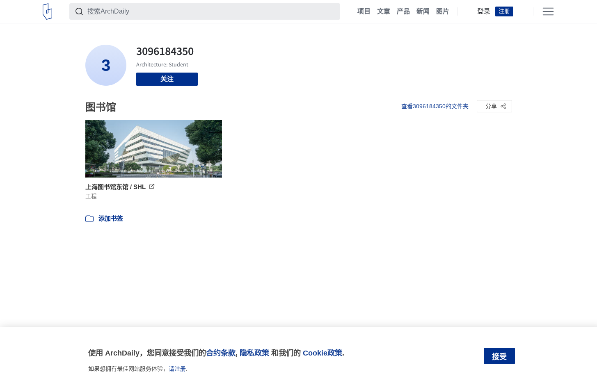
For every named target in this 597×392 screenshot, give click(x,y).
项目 (364, 11)
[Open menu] (548, 11)
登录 (483, 11)
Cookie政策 (322, 353)
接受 (499, 357)
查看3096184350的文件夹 (435, 106)
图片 (442, 11)
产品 (403, 11)
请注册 (177, 368)
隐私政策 (254, 353)
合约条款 (221, 353)
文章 (383, 11)
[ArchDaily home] (47, 11)
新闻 (423, 11)
